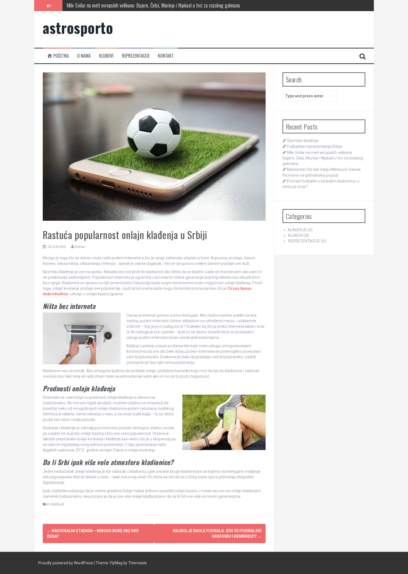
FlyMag (116, 563)
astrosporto (78, 27)
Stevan (80, 247)
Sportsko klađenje (302, 140)
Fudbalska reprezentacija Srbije (314, 146)
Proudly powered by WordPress (66, 563)
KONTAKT (166, 56)
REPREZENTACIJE (136, 56)
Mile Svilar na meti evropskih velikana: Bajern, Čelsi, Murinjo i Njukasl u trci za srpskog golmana (153, 5)
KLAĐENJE (55, 504)
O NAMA (84, 56)
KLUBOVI (106, 56)
